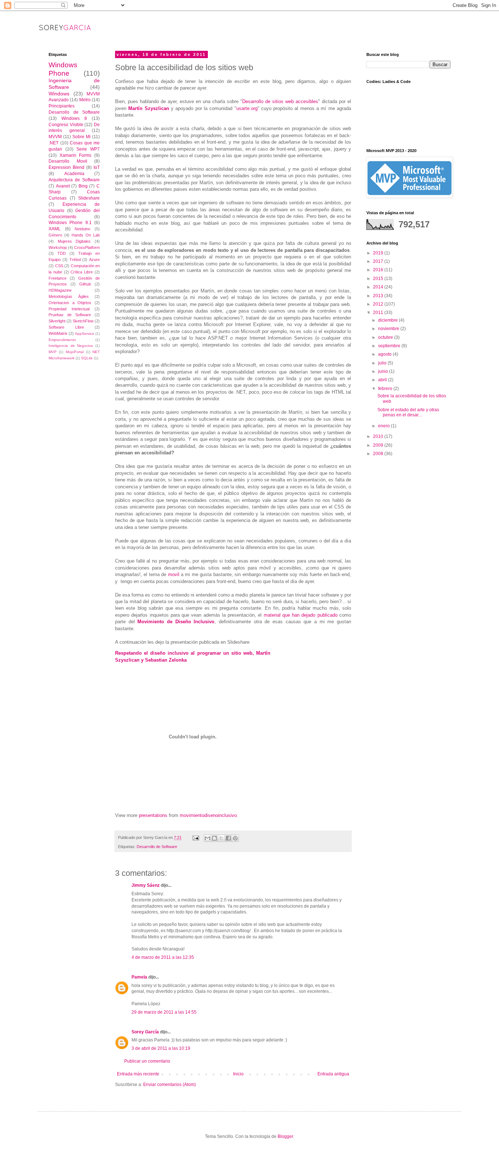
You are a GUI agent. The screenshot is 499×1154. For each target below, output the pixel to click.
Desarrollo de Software (157, 846)
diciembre (388, 320)
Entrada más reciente (138, 1074)
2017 (378, 261)
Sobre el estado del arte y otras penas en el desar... (408, 412)
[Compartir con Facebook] (228, 838)
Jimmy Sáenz (146, 885)
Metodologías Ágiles (69, 296)
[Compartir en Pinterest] (235, 838)
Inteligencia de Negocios (71, 346)
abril (383, 379)
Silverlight (57, 321)
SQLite (87, 358)
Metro (85, 99)
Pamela (139, 977)
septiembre (389, 345)
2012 (378, 304)
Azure (94, 259)
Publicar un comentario (147, 1061)
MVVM (55, 136)
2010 (378, 436)
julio (383, 363)
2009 (378, 445)
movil (174, 574)
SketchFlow (83, 321)
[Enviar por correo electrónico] (207, 838)
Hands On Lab (86, 235)
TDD (61, 253)
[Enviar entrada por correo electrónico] (195, 837)
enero (384, 425)
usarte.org (247, 108)
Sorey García (145, 1031)
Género (55, 235)
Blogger (285, 1136)
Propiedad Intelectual (69, 309)
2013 (378, 295)
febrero (385, 388)
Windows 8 (74, 118)
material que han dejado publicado (301, 615)
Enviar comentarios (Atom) (169, 1084)
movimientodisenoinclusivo (208, 815)
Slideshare (89, 198)
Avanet (63, 186)
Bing (83, 186)
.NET (53, 142)
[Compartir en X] (221, 838)
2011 (378, 312)
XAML (55, 228)
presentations (153, 815)
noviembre (389, 328)
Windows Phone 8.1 (70, 222)
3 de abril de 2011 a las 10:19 (161, 1048)
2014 (378, 287)
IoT (97, 167)
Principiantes (62, 106)
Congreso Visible (66, 124)
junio (383, 371)
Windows (59, 94)
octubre (386, 337)
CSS (59, 266)
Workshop (58, 247)
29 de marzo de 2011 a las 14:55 (164, 1012)
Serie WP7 (88, 149)
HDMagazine (60, 290)
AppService (84, 334)
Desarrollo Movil (68, 161)
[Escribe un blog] (214, 838)
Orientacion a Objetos (70, 302)
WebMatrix (58, 333)
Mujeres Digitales (74, 241)
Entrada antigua (333, 1074)
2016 (378, 269)
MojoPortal (75, 352)
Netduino (82, 229)
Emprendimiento (62, 340)
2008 (378, 453)
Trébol (75, 259)
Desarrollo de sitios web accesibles (280, 101)
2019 (378, 253)
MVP (53, 352)
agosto (385, 354)
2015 (378, 278)
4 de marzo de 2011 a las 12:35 (163, 957)
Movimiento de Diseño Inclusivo (175, 621)
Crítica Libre (82, 272)
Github (85, 284)
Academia (74, 173)
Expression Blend (66, 167)
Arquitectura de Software (74, 179)
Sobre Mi (81, 136)
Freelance (57, 278)
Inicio (238, 1074)
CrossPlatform (87, 247)
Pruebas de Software (70, 315)
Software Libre (66, 327)
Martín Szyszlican (148, 108)
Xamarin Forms (76, 155)
